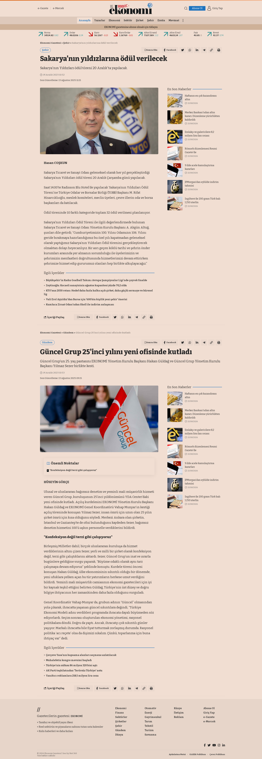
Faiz (196, 32)
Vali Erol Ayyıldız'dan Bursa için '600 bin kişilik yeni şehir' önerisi (86, 299)
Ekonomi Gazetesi (50, 43)
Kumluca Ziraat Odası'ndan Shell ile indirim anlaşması (80, 304)
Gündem (68, 332)
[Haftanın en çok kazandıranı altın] (175, 100)
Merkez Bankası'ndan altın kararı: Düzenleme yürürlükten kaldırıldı (202, 116)
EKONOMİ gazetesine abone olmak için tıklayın (131, 27)
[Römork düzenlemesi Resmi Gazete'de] (175, 153)
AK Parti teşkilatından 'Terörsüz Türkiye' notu (74, 670)
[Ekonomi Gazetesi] (131, 8)
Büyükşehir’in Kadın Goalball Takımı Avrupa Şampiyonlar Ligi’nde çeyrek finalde (96, 280)
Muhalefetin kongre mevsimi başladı (69, 660)
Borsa (47, 32)
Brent (216, 32)
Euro (96, 32)
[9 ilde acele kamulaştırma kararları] (175, 170)
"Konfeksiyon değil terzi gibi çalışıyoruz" (73, 470)
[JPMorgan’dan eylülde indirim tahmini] (175, 187)
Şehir (66, 43)
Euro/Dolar (124, 32)
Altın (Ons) (175, 32)
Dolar (72, 32)
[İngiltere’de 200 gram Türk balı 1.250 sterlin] (175, 203)
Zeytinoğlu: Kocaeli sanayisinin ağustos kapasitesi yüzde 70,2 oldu (86, 285)
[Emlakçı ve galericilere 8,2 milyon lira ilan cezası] (175, 137)
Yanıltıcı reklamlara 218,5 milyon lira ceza (72, 675)
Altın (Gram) (150, 32)
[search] (185, 8)
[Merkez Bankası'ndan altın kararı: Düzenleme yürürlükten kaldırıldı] (175, 117)
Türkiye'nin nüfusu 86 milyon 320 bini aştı (71, 665)
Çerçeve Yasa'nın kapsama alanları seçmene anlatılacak (81, 655)
